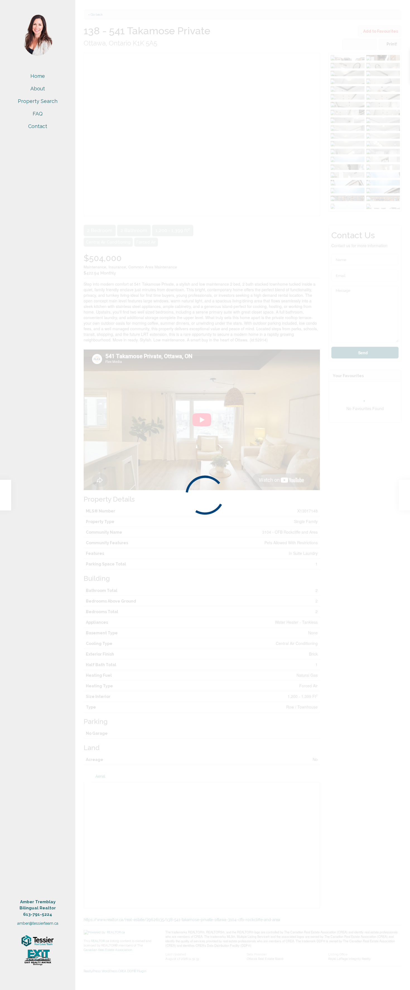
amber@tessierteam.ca (37, 923)
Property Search (37, 101)
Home (37, 76)
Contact (37, 126)
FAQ (38, 114)
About (37, 88)
